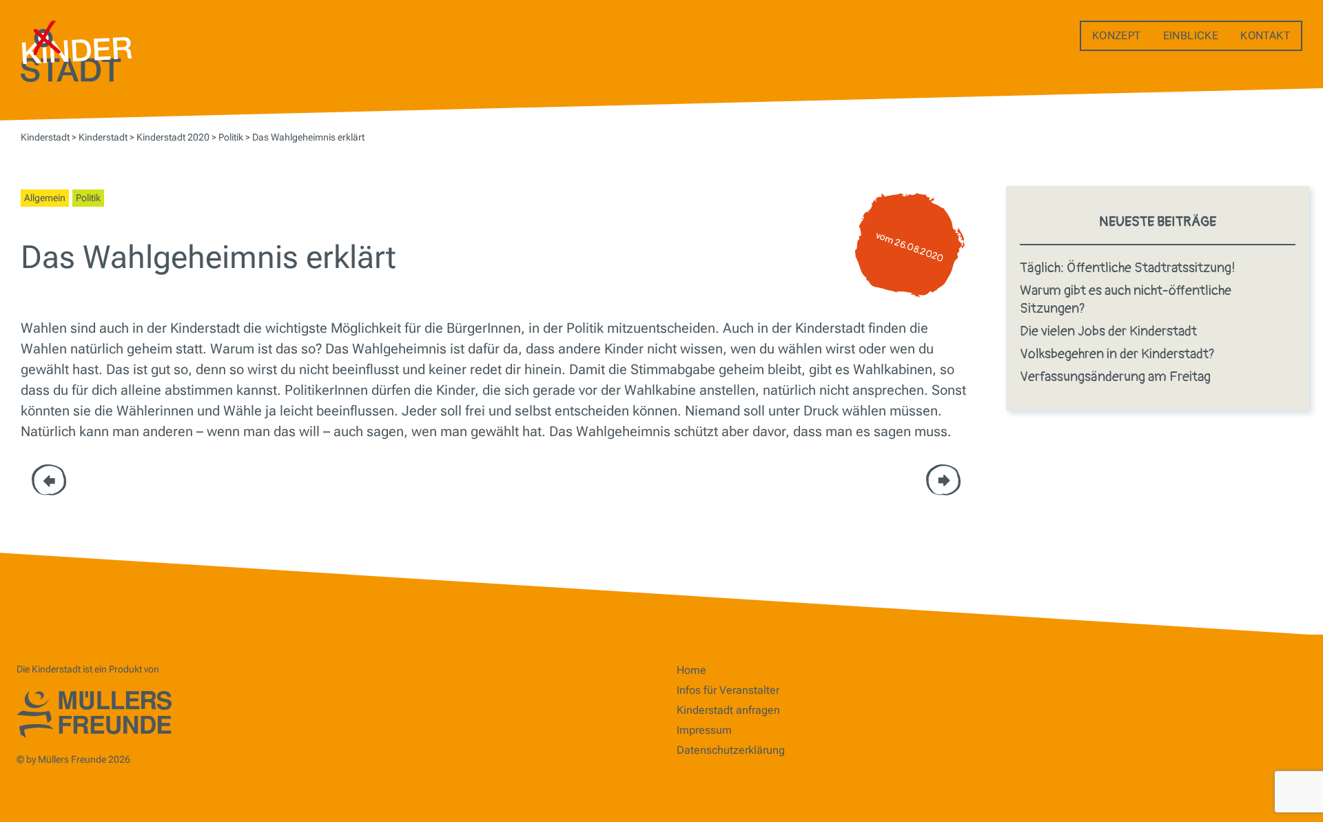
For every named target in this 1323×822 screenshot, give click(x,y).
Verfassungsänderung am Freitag (1115, 376)
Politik (88, 197)
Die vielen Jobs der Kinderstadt (1108, 331)
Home (691, 670)
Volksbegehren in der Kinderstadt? (1117, 353)
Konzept (1116, 35)
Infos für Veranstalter (728, 690)
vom (910, 247)
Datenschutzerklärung (731, 750)
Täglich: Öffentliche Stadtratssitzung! (1127, 267)
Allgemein (44, 197)
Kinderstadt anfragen (728, 710)
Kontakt (1265, 35)
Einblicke (1191, 35)
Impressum (704, 730)
